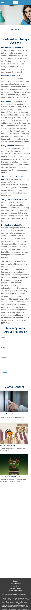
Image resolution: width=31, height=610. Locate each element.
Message (4, 357)
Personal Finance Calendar (9, 414)
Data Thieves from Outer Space (11, 476)
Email (3, 347)
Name (3, 337)
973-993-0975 (17, 583)
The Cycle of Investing (8, 445)
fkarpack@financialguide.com (15, 590)
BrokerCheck (4, 595)
